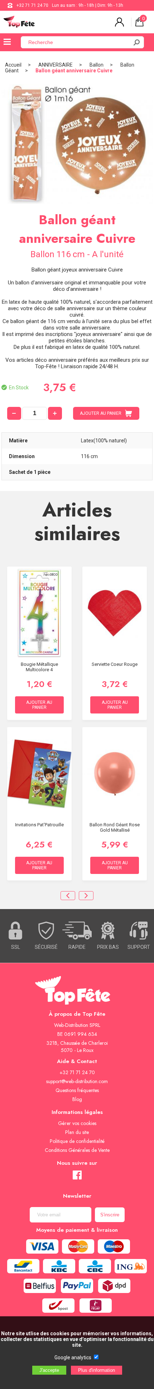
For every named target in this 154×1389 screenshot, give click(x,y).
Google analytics (72, 1357)
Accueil (13, 65)
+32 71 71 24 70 (32, 5)
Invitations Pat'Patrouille (39, 824)
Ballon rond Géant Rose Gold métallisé (115, 827)
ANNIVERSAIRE (55, 65)
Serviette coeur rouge (115, 664)
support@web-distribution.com (77, 1081)
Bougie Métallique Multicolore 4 (39, 667)
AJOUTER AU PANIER (100, 413)
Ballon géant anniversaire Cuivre (73, 70)
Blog (77, 1099)
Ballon (97, 65)
